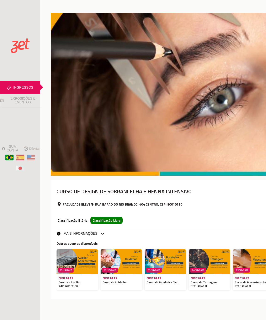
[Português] (9, 157)
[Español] (20, 157)
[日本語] (20, 168)
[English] (31, 157)
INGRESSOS (23, 87)
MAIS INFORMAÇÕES (80, 233)
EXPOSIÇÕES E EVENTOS (23, 100)
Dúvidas (34, 148)
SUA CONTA (12, 148)
